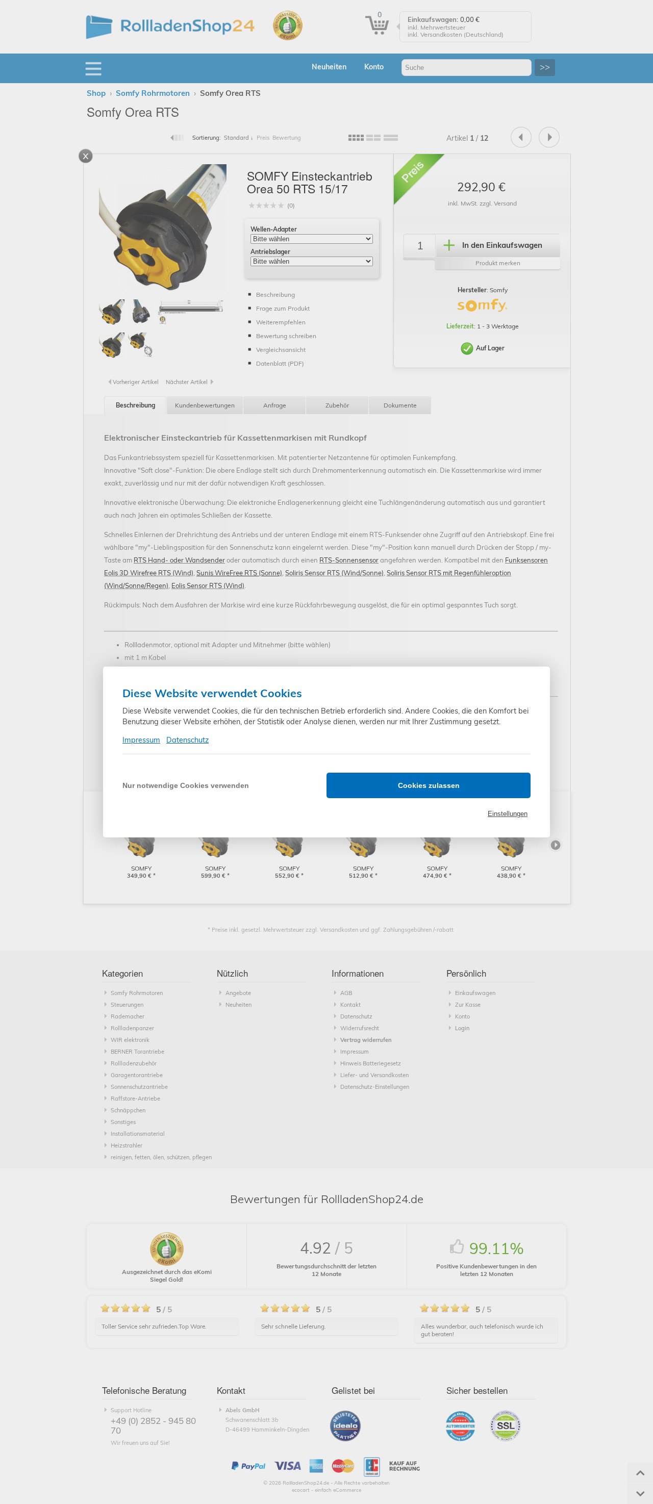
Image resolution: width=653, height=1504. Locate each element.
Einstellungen (508, 814)
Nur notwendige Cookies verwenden (185, 785)
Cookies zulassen (429, 785)
